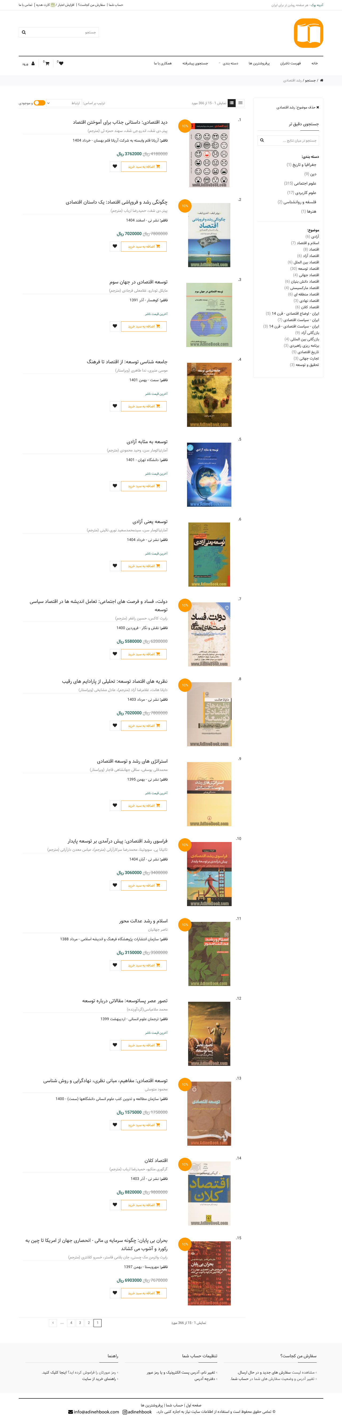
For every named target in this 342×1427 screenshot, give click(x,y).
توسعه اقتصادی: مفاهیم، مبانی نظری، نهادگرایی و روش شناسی (105, 1081)
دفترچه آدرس (205, 1379)
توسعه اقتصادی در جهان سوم (139, 282)
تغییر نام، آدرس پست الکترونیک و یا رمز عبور (181, 1372)
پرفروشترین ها (259, 63)
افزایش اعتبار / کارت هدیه (55, 5)
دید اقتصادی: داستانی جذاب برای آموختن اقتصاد (120, 122)
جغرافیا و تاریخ (301, 164)
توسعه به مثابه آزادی (147, 442)
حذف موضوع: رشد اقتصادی (296, 107)
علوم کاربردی (301, 192)
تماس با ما (25, 4)
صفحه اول (193, 1405)
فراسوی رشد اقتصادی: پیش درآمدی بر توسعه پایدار (118, 841)
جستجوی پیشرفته (195, 63)
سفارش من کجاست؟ (91, 4)
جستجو (310, 80)
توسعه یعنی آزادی (150, 521)
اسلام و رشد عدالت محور (143, 921)
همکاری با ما (163, 63)
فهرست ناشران (290, 63)
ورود (25, 64)
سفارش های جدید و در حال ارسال (264, 1372)
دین (310, 174)
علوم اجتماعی (300, 183)
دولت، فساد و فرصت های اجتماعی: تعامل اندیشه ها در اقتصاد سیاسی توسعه (99, 605)
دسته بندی (230, 63)
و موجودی (26, 103)
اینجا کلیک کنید (55, 1372)
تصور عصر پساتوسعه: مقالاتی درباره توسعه (125, 1001)
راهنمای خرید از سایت (99, 1379)
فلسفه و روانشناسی (297, 202)
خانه (315, 63)
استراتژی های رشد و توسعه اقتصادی (132, 761)
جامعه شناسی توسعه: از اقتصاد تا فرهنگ (127, 362)
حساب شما (116, 4)
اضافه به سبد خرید (141, 167)
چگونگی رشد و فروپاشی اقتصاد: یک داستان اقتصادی (117, 202)
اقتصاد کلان (156, 1160)
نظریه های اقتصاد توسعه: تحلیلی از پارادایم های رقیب (115, 681)
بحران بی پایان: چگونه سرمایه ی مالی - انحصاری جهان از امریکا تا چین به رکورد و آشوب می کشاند (96, 1244)
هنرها (308, 211)
